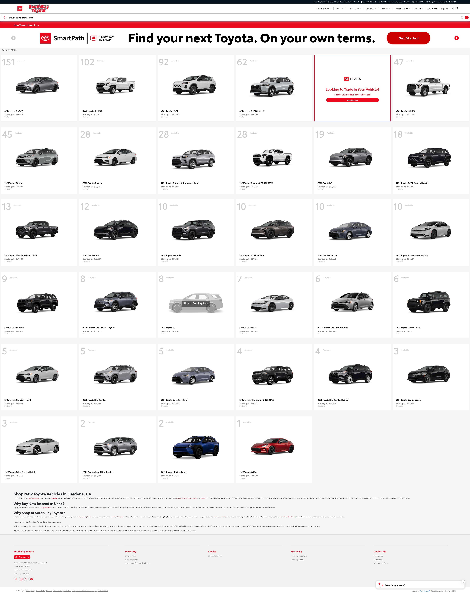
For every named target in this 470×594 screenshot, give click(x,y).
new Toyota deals (34, 498)
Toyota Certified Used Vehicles (137, 563)
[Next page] (457, 38)
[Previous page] (13, 38)
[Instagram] (21, 579)
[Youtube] (31, 579)
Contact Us (23, 557)
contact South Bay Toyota (287, 517)
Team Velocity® (425, 591)
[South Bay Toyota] (35, 8)
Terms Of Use (40, 591)
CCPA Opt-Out (103, 591)
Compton (54, 498)
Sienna (203, 498)
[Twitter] (26, 579)
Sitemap (49, 591)
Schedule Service (215, 556)
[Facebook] (16, 579)
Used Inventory (131, 559)
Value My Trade (297, 559)
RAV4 (189, 498)
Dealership (380, 551)
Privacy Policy (30, 591)
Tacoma (184, 498)
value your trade (219, 517)
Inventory (130, 551)
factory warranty (45, 507)
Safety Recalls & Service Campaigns (84, 591)
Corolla (194, 498)
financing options (85, 517)
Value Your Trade (352, 100)
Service (212, 551)
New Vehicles (130, 556)
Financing (296, 551)
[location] (379, 2)
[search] (457, 8)
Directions (378, 559)
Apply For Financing (299, 556)
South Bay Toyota (19, 591)
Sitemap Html (57, 591)
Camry (178, 498)
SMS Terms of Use (381, 563)
